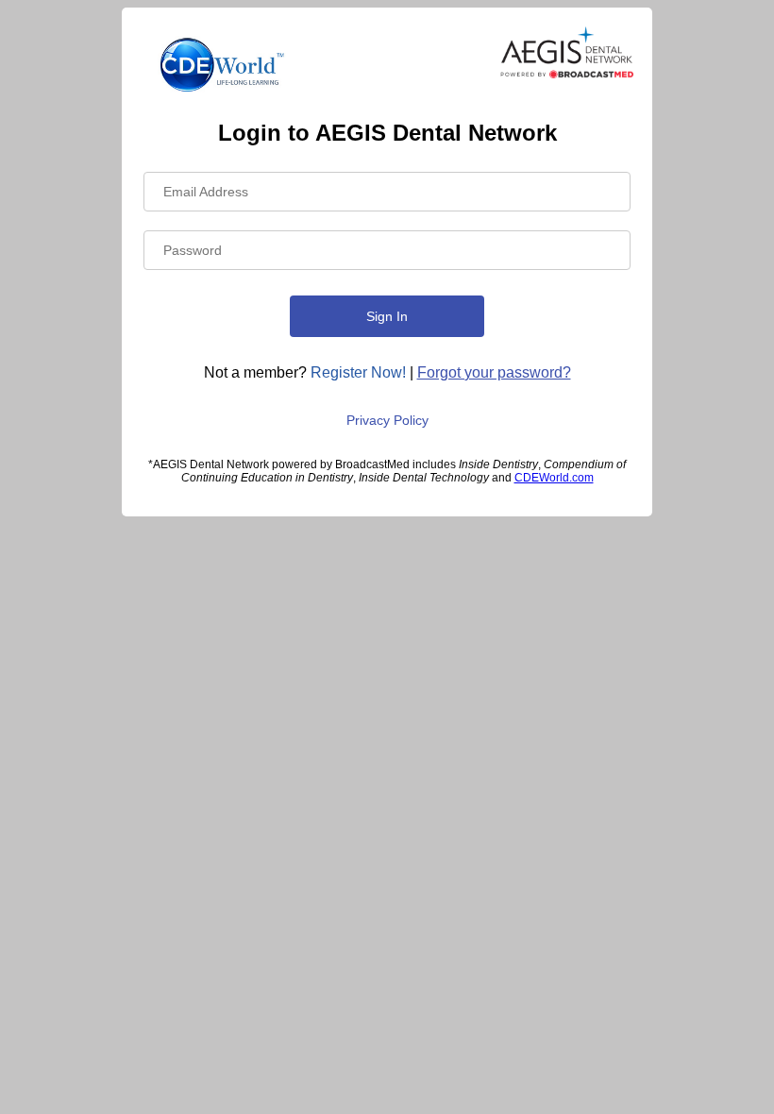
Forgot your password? (494, 372)
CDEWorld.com (554, 477)
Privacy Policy (387, 420)
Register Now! (358, 372)
